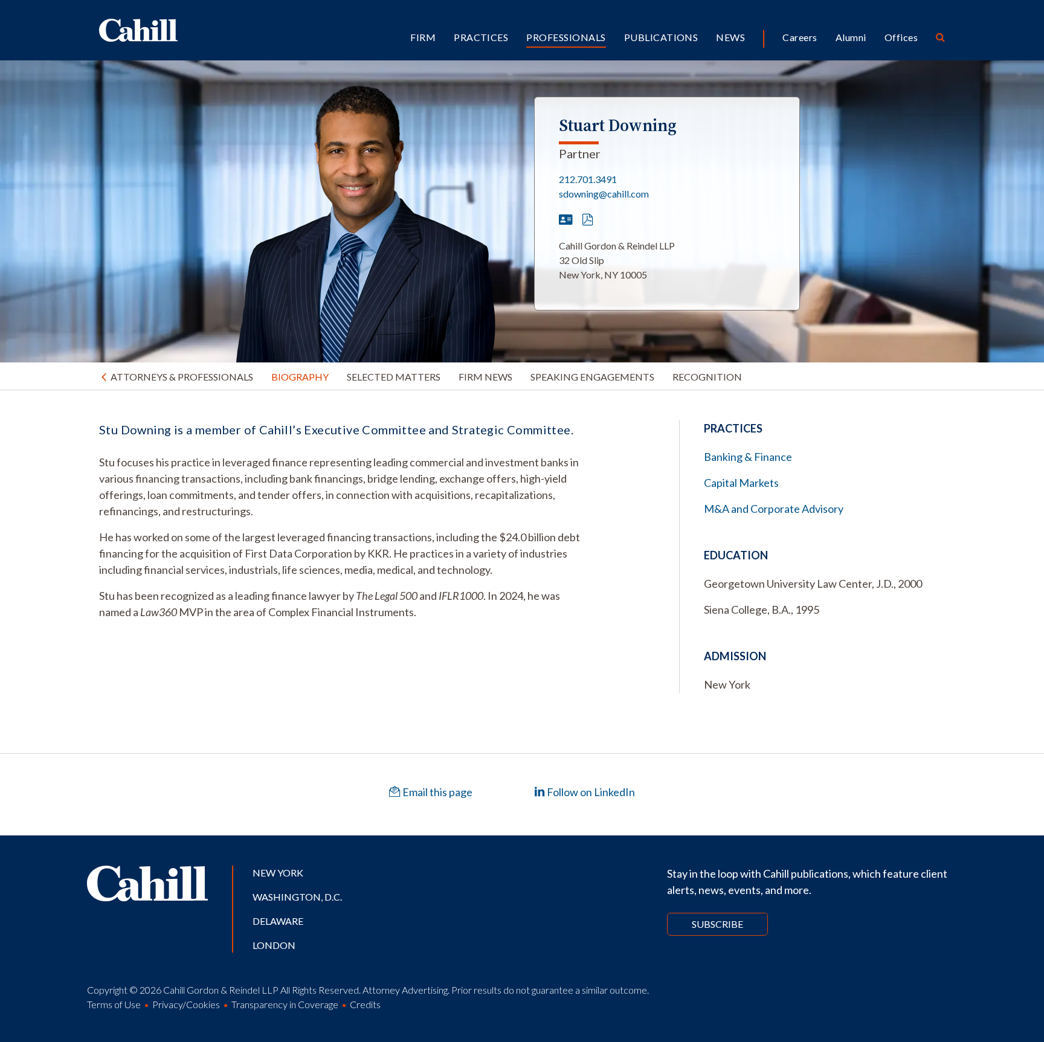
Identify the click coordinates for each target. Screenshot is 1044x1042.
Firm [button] (423, 37)
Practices (481, 37)
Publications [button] (661, 37)
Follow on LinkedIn (590, 792)
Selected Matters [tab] (393, 376)
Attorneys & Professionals (182, 376)
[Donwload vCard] (566, 220)
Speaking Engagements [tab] (592, 376)
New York (278, 872)
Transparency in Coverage (284, 1004)
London (274, 945)
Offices (901, 37)
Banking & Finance (748, 456)
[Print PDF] (588, 220)
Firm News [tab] (485, 376)
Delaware (278, 921)
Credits (365, 1004)
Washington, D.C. (297, 896)
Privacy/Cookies (186, 1004)
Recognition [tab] (707, 376)
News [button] (730, 37)
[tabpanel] (340, 520)
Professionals (565, 37)
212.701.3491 (588, 179)
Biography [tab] (300, 376)
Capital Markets (741, 482)
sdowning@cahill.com (604, 193)
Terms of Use (114, 1004)
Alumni (851, 37)
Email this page (436, 792)
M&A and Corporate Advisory (773, 508)
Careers (799, 37)
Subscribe (717, 924)
